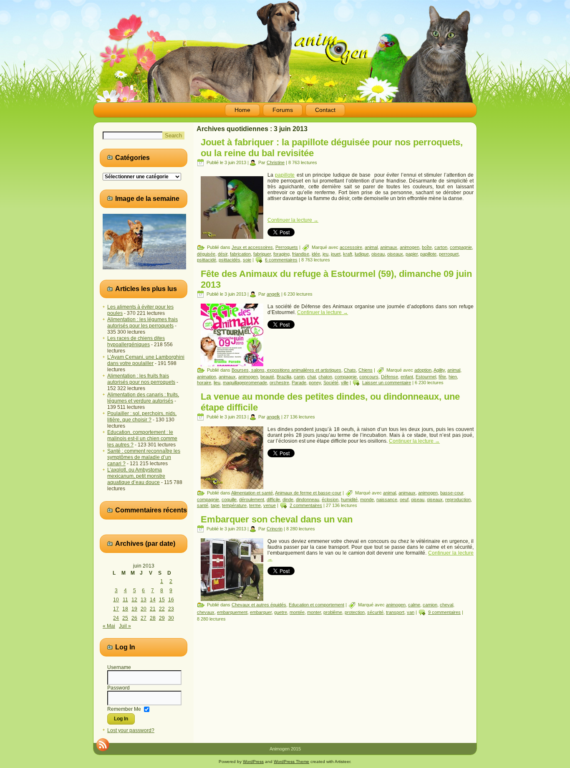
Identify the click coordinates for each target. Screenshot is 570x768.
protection (355, 612)
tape (215, 505)
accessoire (351, 247)
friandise (300, 253)
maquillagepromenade (245, 382)
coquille (229, 499)
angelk (273, 294)
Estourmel (426, 376)
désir (222, 253)
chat (311, 376)
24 (116, 618)
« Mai (109, 626)
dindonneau (307, 499)
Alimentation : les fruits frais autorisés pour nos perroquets (141, 379)
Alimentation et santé (252, 492)
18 (125, 609)
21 (153, 609)
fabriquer (262, 253)
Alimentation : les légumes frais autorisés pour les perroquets (142, 323)
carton (440, 247)
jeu (325, 253)
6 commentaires (281, 259)
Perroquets (286, 247)
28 (153, 618)
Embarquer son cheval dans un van (277, 519)
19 (134, 609)
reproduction (458, 499)
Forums (282, 109)
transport (395, 612)
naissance (386, 499)
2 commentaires (306, 505)
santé (202, 505)
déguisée (206, 253)
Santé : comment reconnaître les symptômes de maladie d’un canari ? (143, 457)
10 (116, 600)
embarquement (232, 612)
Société (330, 382)
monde (367, 499)
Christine (276, 162)
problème (332, 612)
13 (143, 600)
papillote (285, 175)
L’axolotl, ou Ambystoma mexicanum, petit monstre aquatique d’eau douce (136, 476)
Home (242, 109)
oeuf (404, 499)
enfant (407, 376)
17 (116, 609)
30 (171, 618)
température (234, 505)
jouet (335, 253)
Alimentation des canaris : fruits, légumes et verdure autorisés (143, 398)
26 (134, 618)
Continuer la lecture (292, 220)
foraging (281, 253)
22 (162, 609)
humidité (349, 499)
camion (430, 604)
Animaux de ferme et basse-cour (308, 492)
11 (125, 600)
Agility (439, 370)
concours (368, 376)
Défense (389, 376)
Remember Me (124, 709)
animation (206, 376)
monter (314, 612)
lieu (217, 382)
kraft (347, 253)
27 (143, 618)
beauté (267, 376)
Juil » (125, 626)
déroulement (251, 499)
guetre (280, 612)
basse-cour (451, 492)
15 (162, 600)
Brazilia (284, 376)
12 (134, 600)
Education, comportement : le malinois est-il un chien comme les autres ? (142, 438)
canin (299, 376)
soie (247, 259)
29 (162, 618)
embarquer (261, 612)
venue (269, 505)
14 (153, 600)
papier (412, 253)
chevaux (205, 612)
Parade (299, 382)
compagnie (461, 247)
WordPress (253, 761)
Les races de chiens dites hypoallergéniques (136, 341)
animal (371, 247)
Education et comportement (316, 604)
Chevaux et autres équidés (259, 604)
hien (453, 376)
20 (143, 609)
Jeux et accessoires (252, 247)
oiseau (378, 253)
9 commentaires (444, 612)
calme (414, 604)
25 (125, 618)
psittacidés (229, 259)
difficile (273, 499)
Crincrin (274, 528)
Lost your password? (130, 730)
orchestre (279, 382)
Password (118, 688)
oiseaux (395, 253)
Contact (325, 109)
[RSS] (102, 744)
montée (297, 612)
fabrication (240, 253)
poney (315, 382)
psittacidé (206, 259)
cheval (446, 604)
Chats (350, 370)
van (410, 612)
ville (344, 382)
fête (442, 376)
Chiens (365, 370)
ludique (362, 253)
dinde (287, 499)
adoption (422, 370)
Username (119, 667)
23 (171, 609)
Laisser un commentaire (386, 382)
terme (255, 505)
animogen (409, 247)
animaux (388, 247)
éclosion (330, 499)
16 (171, 600)
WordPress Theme (291, 761)
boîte (427, 247)
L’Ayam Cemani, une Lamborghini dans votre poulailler (145, 360)
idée (316, 253)
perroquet (449, 253)
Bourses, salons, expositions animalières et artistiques (286, 370)
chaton (325, 376)
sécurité (375, 612)
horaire (204, 382)
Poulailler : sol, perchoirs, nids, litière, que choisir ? (142, 417)
